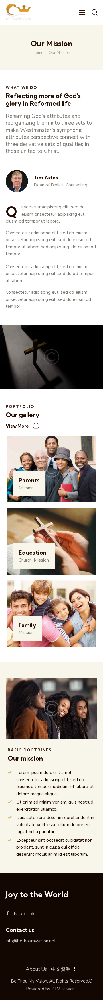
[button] (82, 12)
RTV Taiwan (63, 989)
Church (25, 560)
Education (32, 552)
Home (38, 52)
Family (27, 625)
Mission (26, 488)
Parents (29, 480)
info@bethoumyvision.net (31, 941)
